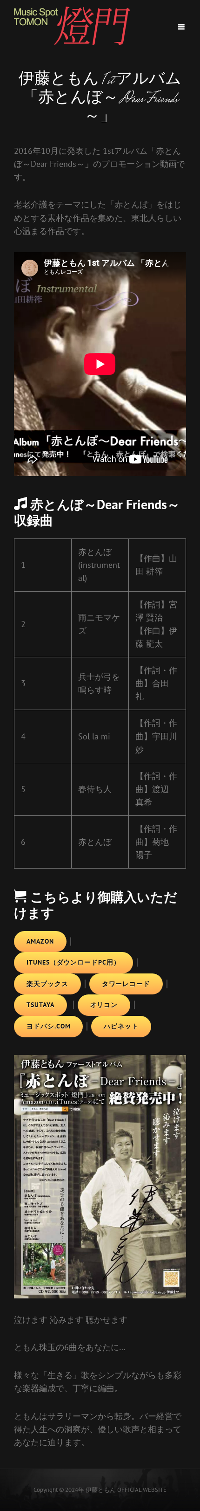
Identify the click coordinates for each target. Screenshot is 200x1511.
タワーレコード (126, 984)
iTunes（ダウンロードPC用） (73, 962)
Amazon (40, 941)
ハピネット (121, 1026)
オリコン (104, 1004)
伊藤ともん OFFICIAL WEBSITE (126, 1490)
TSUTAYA (40, 1004)
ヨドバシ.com (48, 1026)
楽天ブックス (47, 984)
